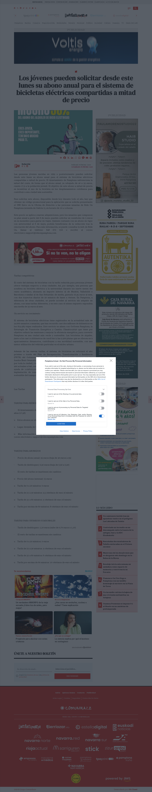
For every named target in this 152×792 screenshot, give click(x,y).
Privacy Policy (87, 431)
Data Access (76, 431)
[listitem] (76, 389)
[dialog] (76, 396)
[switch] (101, 394)
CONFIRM (61, 424)
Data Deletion (64, 431)
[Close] (112, 361)
